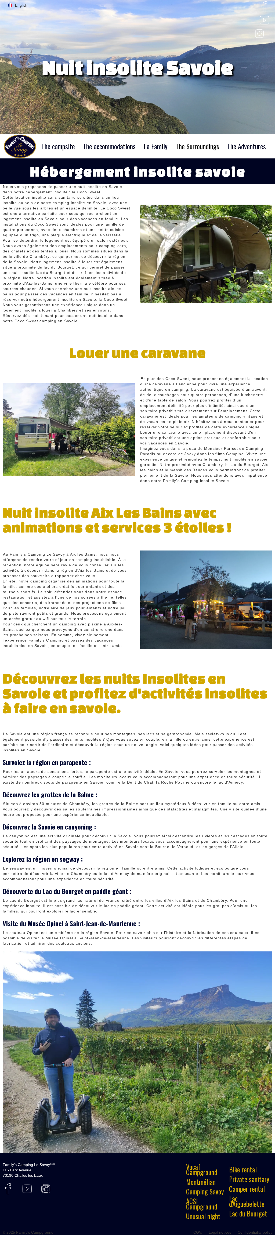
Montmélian (201, 1182)
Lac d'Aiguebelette (247, 1201)
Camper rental (247, 1189)
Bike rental (243, 1169)
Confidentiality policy (255, 1232)
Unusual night (203, 1216)
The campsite (58, 146)
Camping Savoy (205, 1191)
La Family (156, 146)
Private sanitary (249, 1179)
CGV (197, 1232)
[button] (17, 5)
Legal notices (220, 1232)
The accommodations (109, 146)
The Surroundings (197, 146)
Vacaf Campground (201, 1169)
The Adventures (246, 146)
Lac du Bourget (248, 1213)
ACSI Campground (201, 1203)
